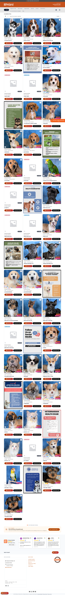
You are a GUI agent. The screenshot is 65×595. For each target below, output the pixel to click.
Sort (58, 16)
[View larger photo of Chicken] (21, 467)
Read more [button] (22, 546)
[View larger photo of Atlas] (21, 355)
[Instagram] (8, 586)
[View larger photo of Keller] (21, 271)
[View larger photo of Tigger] (40, 243)
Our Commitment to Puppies (15, 11)
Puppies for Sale (13, 8)
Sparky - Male (8, 346)
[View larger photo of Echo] (60, 160)
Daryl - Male (8, 319)
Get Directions (9, 567)
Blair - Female (8, 515)
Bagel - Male (8, 430)
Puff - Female (28, 402)
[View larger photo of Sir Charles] (40, 102)
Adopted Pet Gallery (32, 563)
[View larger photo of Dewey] (60, 215)
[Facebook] (6, 586)
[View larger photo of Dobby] (21, 131)
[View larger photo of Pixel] (60, 102)
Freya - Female (47, 262)
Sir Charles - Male (29, 122)
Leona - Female (47, 374)
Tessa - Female (47, 94)
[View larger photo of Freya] (60, 243)
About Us (30, 562)
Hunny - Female (47, 66)
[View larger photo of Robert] (40, 355)
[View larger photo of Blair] (21, 495)
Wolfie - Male (8, 39)
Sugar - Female (8, 66)
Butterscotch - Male (29, 150)
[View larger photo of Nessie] (40, 20)
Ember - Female (47, 346)
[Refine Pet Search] (5, 16)
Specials (32, 8)
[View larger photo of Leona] (60, 355)
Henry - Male (47, 319)
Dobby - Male (8, 150)
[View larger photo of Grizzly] (60, 20)
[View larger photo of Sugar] (21, 47)
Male (26, 94)
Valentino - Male (28, 430)
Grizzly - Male (47, 39)
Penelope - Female (9, 179)
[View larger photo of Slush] (60, 187)
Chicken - (7, 486)
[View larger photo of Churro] (40, 300)
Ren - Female (47, 459)
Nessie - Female (28, 39)
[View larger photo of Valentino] (40, 411)
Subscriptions (42, 8)
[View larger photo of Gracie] (60, 383)
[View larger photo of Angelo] (21, 440)
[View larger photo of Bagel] (21, 411)
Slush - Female (47, 206)
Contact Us (30, 564)
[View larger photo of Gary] (40, 271)
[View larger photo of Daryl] (21, 300)
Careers (37, 8)
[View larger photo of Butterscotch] (40, 131)
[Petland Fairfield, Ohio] (9, 4)
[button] (60, 542)
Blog (23, 11)
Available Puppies (31, 559)
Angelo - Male (8, 459)
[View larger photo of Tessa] (60, 75)
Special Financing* (31, 560)
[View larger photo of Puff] (40, 383)
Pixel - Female (47, 122)
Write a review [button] (11, 544)
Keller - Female (8, 290)
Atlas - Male (8, 374)
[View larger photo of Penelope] (21, 160)
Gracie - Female (48, 402)
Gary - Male (28, 290)
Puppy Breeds (26, 8)
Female (7, 94)
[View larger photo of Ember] (60, 327)
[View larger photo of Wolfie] (21, 20)
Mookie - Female (48, 486)
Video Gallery (20, 8)
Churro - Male (28, 319)
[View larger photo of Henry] (60, 300)
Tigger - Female (28, 262)
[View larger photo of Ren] (60, 440)
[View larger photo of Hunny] (60, 47)
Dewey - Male (47, 234)
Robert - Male (28, 374)
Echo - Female (47, 179)
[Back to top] (60, 552)
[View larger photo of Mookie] (60, 467)
